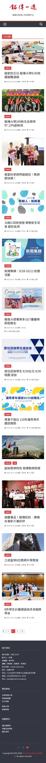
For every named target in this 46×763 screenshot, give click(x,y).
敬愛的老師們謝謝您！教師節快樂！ (22, 176)
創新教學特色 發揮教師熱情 (22, 468)
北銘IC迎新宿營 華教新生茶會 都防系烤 (22, 224)
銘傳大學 (5, 706)
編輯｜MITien (21, 231)
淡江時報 (5, 701)
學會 (36, 231)
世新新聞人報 (7, 695)
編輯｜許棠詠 (21, 81)
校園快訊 (7, 68)
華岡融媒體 (6, 698)
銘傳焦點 (7, 116)
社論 (14, 463)
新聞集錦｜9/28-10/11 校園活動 (22, 273)
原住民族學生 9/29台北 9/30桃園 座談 (22, 373)
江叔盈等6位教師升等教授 (21, 560)
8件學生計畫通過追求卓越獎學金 (22, 611)
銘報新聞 (5, 709)
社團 (36, 279)
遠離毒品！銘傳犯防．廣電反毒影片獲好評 (22, 519)
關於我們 (5, 731)
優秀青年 (37, 428)
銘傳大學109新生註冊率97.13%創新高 (20, 123)
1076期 (31, 81)
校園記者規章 (7, 728)
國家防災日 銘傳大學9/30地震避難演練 (22, 75)
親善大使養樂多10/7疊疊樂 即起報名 (22, 321)
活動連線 (7, 217)
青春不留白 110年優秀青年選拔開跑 (21, 421)
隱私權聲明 (6, 725)
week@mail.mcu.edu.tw (16, 679)
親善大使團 (16, 331)
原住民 (37, 380)
